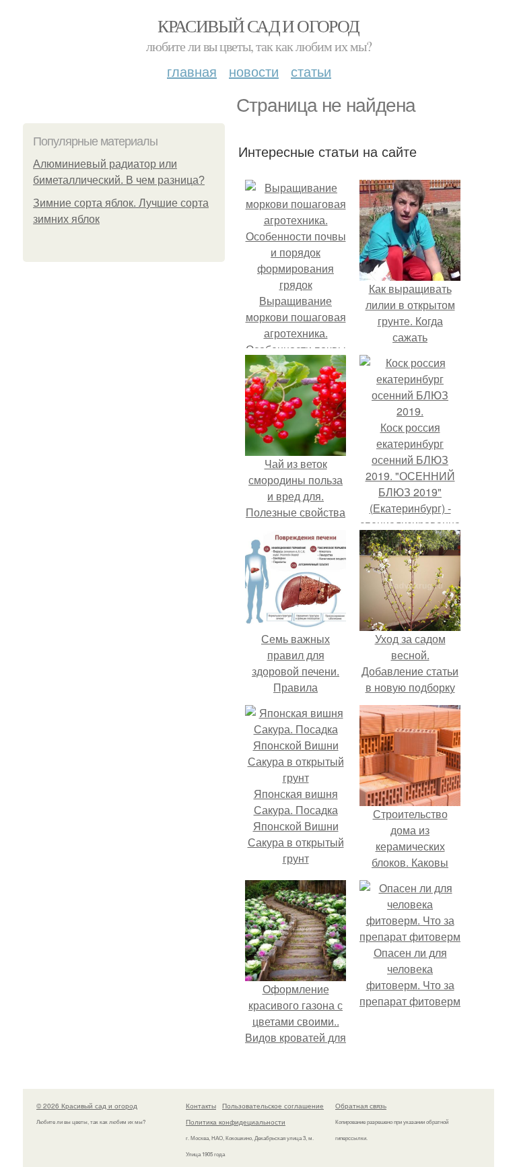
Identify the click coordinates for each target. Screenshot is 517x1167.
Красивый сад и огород (258, 25)
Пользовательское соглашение (273, 1105)
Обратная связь (360, 1105)
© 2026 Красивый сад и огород (86, 1105)
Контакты (201, 1105)
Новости (254, 71)
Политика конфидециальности (235, 1122)
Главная (192, 71)
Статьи (311, 71)
